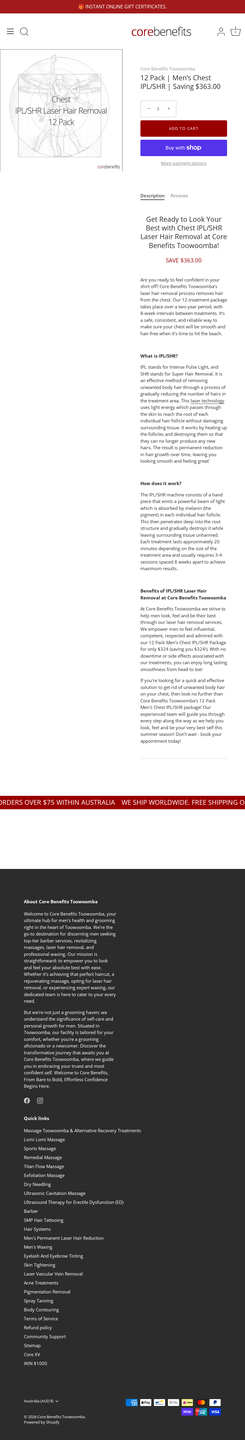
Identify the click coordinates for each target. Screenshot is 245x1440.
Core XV (32, 1354)
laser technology (207, 401)
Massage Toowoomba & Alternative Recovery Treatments (82, 1130)
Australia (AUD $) (38, 1401)
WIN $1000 (35, 1363)
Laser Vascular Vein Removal (53, 1274)
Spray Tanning (38, 1301)
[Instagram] (40, 1100)
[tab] (155, 195)
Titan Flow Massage (44, 1166)
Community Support (45, 1336)
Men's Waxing (38, 1247)
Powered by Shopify (41, 1422)
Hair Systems (37, 1229)
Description (152, 196)
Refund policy (38, 1327)
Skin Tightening (39, 1265)
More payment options (183, 163)
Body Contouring (41, 1310)
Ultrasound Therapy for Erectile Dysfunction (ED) (73, 1202)
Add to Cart (184, 128)
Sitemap (32, 1345)
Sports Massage (40, 1148)
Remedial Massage (43, 1157)
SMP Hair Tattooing (43, 1220)
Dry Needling (37, 1184)
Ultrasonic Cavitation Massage (54, 1193)
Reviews (179, 196)
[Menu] (10, 31)
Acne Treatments (41, 1283)
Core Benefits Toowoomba (167, 69)
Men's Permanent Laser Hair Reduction (64, 1238)
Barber (31, 1211)
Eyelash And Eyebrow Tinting (53, 1256)
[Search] (24, 32)
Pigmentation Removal (47, 1292)
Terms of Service (41, 1318)
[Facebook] (27, 1100)
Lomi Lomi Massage (44, 1139)
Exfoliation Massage (44, 1175)
